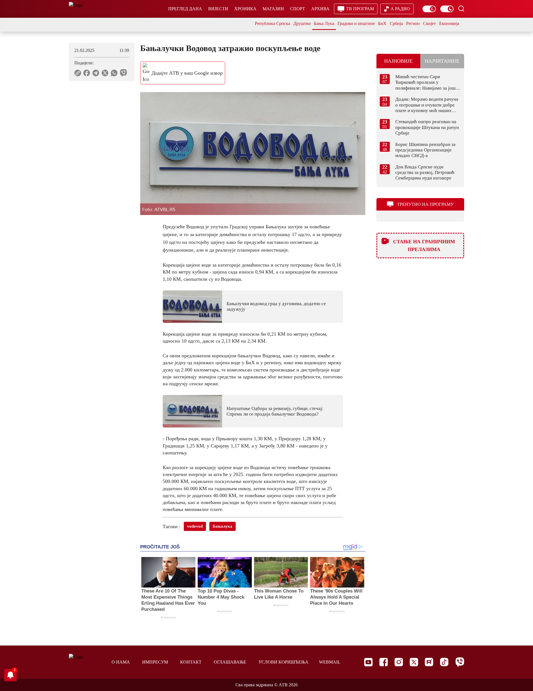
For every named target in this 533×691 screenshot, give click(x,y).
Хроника (245, 8)
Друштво (302, 23)
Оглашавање (230, 662)
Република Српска (272, 23)
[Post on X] (105, 73)
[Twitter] (414, 662)
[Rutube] (429, 662)
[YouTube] (368, 662)
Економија (449, 23)
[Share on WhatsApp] (114, 73)
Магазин (273, 8)
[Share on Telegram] (95, 73)
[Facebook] (383, 662)
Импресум (155, 662)
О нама (121, 662)
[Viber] (459, 662)
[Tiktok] (444, 662)
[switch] (429, 9)
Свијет (429, 23)
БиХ (382, 23)
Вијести (218, 8)
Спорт (297, 8)
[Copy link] (77, 73)
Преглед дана (185, 8)
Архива (320, 8)
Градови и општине (356, 23)
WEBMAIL (329, 662)
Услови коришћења (283, 662)
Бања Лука (324, 23)
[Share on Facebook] (86, 73)
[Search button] (461, 9)
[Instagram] (398, 662)
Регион (413, 23)
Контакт (191, 662)
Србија (396, 23)
